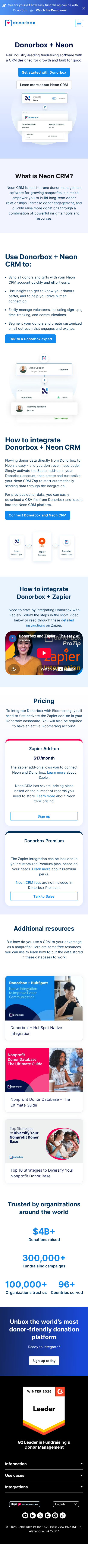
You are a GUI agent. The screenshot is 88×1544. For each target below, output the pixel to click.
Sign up (44, 816)
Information (16, 1464)
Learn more (56, 772)
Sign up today (44, 1361)
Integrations (16, 1487)
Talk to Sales (43, 896)
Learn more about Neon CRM (44, 85)
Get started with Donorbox (44, 72)
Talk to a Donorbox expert (30, 339)
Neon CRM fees (28, 882)
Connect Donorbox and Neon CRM (38, 515)
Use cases (14, 1475)
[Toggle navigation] (79, 23)
